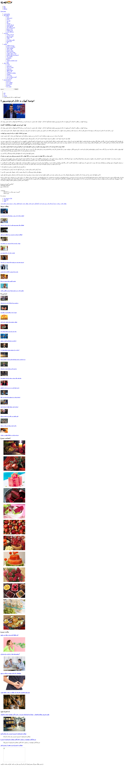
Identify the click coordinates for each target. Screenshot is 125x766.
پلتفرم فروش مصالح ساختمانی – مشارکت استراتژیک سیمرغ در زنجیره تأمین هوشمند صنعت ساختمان (25, 714)
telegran (5, 9)
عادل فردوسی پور (7, 198)
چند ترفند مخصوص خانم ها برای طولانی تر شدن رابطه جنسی (15, 692)
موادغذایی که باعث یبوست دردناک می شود (11, 673)
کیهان (4, 201)
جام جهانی (5, 199)
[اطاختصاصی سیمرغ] (62, 447)
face (4, 6)
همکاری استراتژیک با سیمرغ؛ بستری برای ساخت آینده (13, 733)
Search (16, 89)
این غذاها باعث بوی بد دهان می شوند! (9, 635)
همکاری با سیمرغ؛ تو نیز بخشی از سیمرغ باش (11, 745)
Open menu (3, 11)
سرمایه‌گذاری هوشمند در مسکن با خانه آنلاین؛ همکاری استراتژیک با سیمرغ (18, 739)
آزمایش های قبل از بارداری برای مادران (10, 654)
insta (4, 7)
